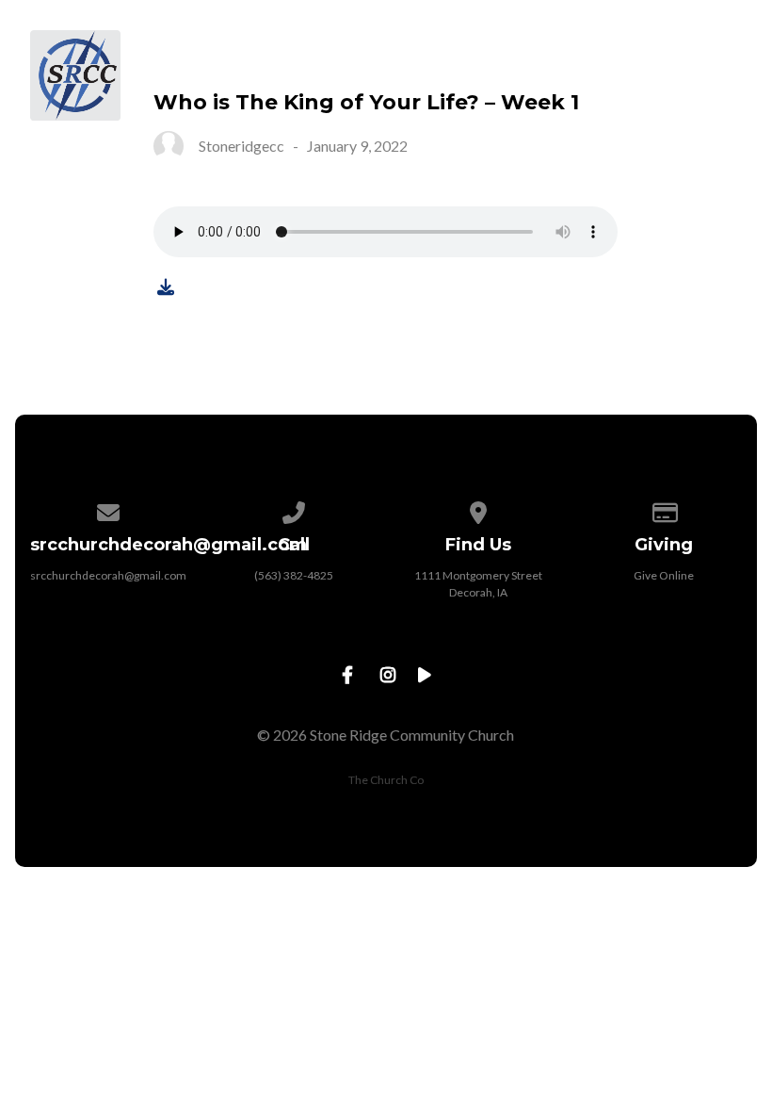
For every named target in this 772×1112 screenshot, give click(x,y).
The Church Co (386, 780)
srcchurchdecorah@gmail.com (108, 575)
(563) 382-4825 (293, 575)
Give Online (664, 575)
